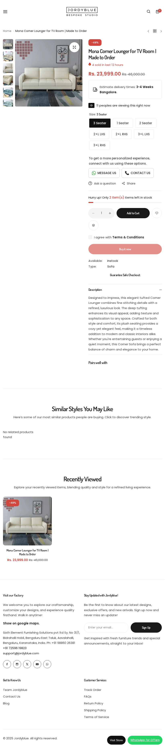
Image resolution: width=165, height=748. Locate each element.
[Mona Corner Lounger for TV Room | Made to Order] (27, 521)
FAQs (87, 696)
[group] (48, 73)
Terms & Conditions (128, 237)
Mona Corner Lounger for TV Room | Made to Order (27, 552)
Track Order (92, 690)
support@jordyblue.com (21, 653)
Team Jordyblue (15, 690)
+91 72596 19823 (15, 648)
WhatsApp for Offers (145, 740)
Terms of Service (96, 717)
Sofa (110, 266)
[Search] (148, 11)
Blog (6, 703)
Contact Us (11, 696)
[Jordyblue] (82, 11)
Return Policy (93, 703)
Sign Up (146, 627)
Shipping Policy (95, 710)
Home (7, 31)
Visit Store (116, 740)
